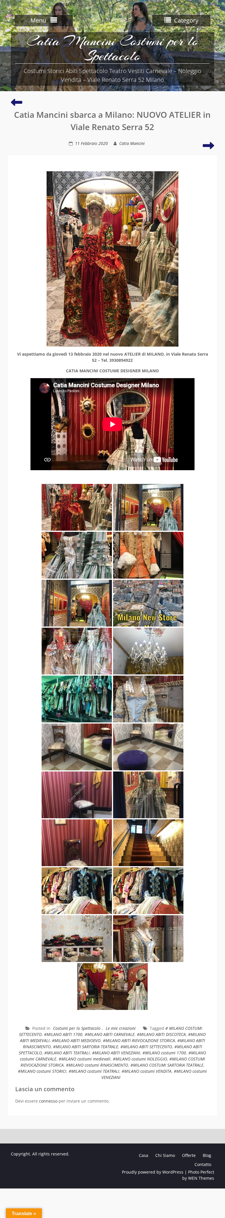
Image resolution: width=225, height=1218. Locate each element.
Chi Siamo (165, 1155)
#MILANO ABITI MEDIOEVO (76, 1040)
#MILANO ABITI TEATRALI (67, 1053)
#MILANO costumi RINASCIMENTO (97, 1065)
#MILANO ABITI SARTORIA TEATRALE (85, 1046)
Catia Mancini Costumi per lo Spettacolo (112, 48)
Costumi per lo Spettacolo (76, 1028)
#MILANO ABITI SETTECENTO (146, 1046)
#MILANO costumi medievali (84, 1059)
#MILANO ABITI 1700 (63, 1034)
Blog (207, 1155)
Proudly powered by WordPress (152, 1172)
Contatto (203, 1164)
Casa (143, 1155)
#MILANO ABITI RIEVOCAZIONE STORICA (139, 1040)
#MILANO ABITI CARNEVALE (109, 1034)
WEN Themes (201, 1178)
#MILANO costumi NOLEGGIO (140, 1059)
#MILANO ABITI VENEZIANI (116, 1053)
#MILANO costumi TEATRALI (94, 1071)
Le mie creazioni (121, 1028)
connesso (48, 1101)
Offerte (189, 1155)
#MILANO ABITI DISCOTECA (161, 1034)
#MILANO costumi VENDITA (146, 1071)
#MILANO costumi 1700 (164, 1053)
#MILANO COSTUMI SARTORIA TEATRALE (166, 1065)
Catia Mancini (132, 143)
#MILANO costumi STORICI (42, 1071)
